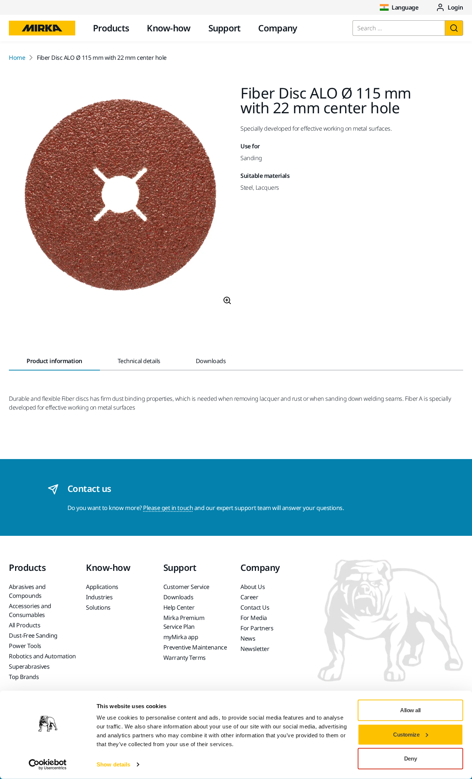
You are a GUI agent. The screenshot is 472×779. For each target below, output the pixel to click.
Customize (406, 734)
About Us (252, 587)
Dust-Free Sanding (33, 635)
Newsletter (254, 649)
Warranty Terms (184, 658)
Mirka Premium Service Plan (184, 622)
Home (17, 58)
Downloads (178, 597)
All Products (24, 625)
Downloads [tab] (211, 361)
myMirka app (180, 637)
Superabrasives (29, 666)
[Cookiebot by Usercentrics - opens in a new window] (47, 764)
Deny (410, 758)
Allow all (410, 710)
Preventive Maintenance (195, 647)
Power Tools (25, 646)
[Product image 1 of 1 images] (120, 198)
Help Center (179, 607)
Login (455, 7)
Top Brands (24, 677)
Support (224, 28)
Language (405, 7)
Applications (102, 587)
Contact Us (254, 607)
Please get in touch (168, 508)
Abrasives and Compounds (27, 591)
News (247, 638)
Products (111, 28)
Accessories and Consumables (30, 610)
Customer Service (186, 587)
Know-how (168, 28)
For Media (253, 618)
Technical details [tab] (139, 361)
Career (249, 597)
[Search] (454, 28)
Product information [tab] (54, 361)
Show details (113, 764)
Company (277, 28)
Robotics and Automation (42, 656)
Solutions (98, 607)
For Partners (256, 628)
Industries (99, 597)
